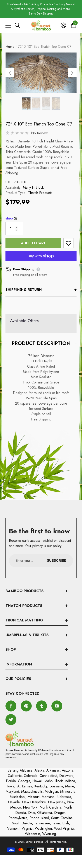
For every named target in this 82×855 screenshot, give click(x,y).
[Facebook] (10, 705)
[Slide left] (9, 72)
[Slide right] (72, 72)
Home (9, 46)
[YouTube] (56, 705)
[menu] (8, 25)
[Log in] (63, 25)
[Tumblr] (41, 705)
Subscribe (56, 560)
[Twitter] (10, 719)
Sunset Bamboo (34, 842)
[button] (17, 25)
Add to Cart (33, 243)
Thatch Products (40, 192)
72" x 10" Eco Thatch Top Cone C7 (38, 124)
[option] (41, 9)
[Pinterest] (26, 705)
